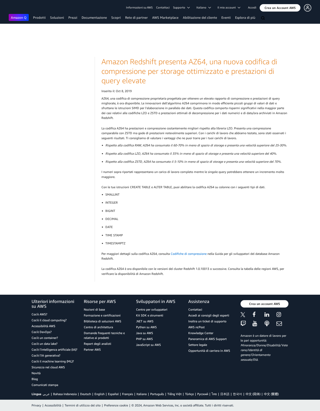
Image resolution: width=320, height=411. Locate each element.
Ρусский (202, 394)
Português (157, 394)
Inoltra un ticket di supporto (207, 321)
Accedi (252, 7)
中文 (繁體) (271, 394)
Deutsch (85, 394)
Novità (36, 373)
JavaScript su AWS (148, 345)
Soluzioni (57, 17)
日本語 (224, 394)
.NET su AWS (144, 321)
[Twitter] (247, 315)
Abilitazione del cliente (200, 17)
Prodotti (39, 17)
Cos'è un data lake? (44, 343)
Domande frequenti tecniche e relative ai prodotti (104, 335)
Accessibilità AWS (43, 326)
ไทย (214, 394)
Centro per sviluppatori (151, 309)
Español (113, 394)
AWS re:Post (196, 327)
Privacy (36, 405)
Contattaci (163, 7)
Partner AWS (92, 349)
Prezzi (72, 17)
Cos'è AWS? (39, 314)
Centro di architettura (98, 327)
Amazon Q (19, 17)
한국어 (237, 394)
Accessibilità (53, 405)
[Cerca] (263, 18)
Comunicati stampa (45, 385)
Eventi (226, 17)
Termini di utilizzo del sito (83, 405)
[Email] (282, 324)
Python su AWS (146, 327)
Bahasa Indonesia (65, 394)
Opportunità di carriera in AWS (209, 350)
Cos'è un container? (45, 338)
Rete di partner (136, 17)
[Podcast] (270, 324)
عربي (46, 394)
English (99, 394)
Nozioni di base (94, 309)
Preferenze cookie (116, 405)
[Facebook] (258, 315)
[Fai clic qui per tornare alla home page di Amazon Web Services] (15, 8)
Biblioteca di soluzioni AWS (102, 321)
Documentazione (94, 17)
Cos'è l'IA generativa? (46, 355)
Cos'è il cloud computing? (49, 320)
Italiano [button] (202, 7)
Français (127, 394)
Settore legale (197, 345)
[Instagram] (282, 315)
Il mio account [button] (227, 7)
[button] (280, 8)
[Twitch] (247, 324)
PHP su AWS (144, 339)
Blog (35, 379)
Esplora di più (245, 17)
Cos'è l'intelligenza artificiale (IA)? (54, 349)
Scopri (116, 17)
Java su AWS (144, 333)
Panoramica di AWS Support (207, 339)
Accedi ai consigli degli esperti (208, 315)
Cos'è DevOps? (42, 332)
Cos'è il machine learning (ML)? (53, 361)
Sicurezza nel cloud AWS (48, 367)
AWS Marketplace (165, 17)
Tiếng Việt (174, 394)
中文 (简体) (253, 394)
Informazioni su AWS (139, 7)
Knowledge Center (200, 333)
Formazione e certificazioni (102, 315)
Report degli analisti (97, 343)
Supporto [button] (180, 7)
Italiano (141, 394)
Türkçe (189, 394)
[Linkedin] (270, 315)
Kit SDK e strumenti (149, 315)
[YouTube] (258, 324)
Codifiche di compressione (189, 253)
